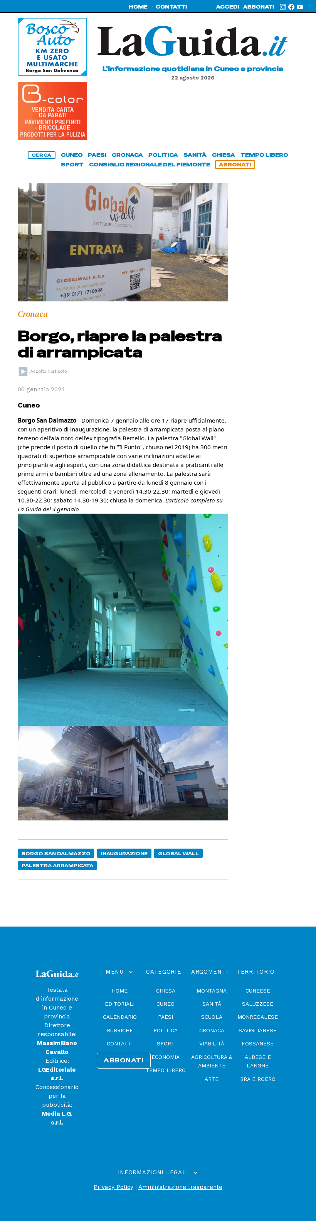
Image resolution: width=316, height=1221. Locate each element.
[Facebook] (291, 7)
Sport (166, 1043)
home (138, 7)
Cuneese (257, 991)
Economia (165, 1057)
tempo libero (264, 155)
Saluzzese (257, 1004)
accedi (227, 7)
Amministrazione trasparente (180, 1187)
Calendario (120, 1017)
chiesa (223, 155)
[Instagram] (283, 7)
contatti (171, 7)
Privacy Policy (113, 1187)
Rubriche (120, 1030)
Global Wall (178, 853)
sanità (195, 155)
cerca (42, 155)
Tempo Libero (166, 1070)
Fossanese (258, 1043)
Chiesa (165, 991)
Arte (212, 1079)
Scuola (211, 1017)
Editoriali (119, 1004)
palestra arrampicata (57, 865)
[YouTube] (300, 7)
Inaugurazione (124, 853)
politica (163, 155)
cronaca (127, 155)
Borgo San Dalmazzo (56, 853)
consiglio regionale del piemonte (149, 164)
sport (72, 164)
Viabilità (211, 1043)
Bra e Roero (258, 1079)
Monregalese (257, 1017)
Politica (165, 1030)
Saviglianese (258, 1030)
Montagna (212, 991)
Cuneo (165, 1004)
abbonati (258, 7)
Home (120, 991)
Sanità (211, 1004)
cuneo (72, 155)
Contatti (120, 1043)
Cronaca (211, 1030)
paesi (97, 155)
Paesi (165, 1017)
